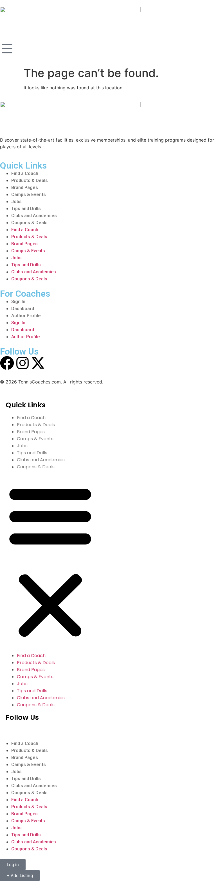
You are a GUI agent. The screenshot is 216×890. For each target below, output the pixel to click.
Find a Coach (24, 173)
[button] (50, 561)
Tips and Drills (26, 208)
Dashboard (22, 308)
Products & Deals (29, 180)
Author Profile (26, 315)
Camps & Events (28, 194)
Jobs (16, 201)
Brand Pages (24, 187)
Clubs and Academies (34, 215)
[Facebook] (7, 363)
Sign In (18, 301)
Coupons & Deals (29, 222)
